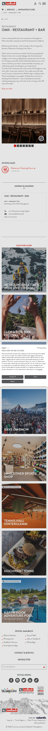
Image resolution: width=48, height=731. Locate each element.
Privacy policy (41, 348)
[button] (5, 348)
